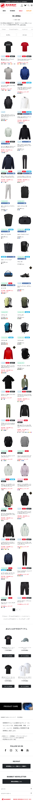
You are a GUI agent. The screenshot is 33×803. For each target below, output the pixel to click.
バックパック (24, 29)
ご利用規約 (12, 736)
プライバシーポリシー (21, 736)
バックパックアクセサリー (10, 619)
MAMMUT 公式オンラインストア (8, 717)
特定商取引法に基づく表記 (9, 739)
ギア (28, 619)
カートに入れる (8, 656)
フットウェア (22, 619)
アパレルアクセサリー (13, 29)
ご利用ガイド (4, 736)
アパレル (4, 29)
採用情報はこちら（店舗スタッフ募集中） (16, 766)
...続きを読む (23, 24)
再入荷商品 (19, 717)
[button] (8, 35)
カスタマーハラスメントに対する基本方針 (13, 737)
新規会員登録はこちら (16, 781)
